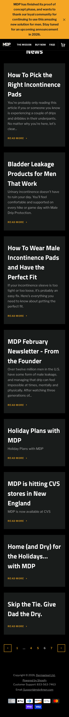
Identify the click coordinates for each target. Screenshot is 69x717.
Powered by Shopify (35, 680)
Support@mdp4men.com (38, 689)
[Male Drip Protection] (7, 44)
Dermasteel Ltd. (45, 675)
